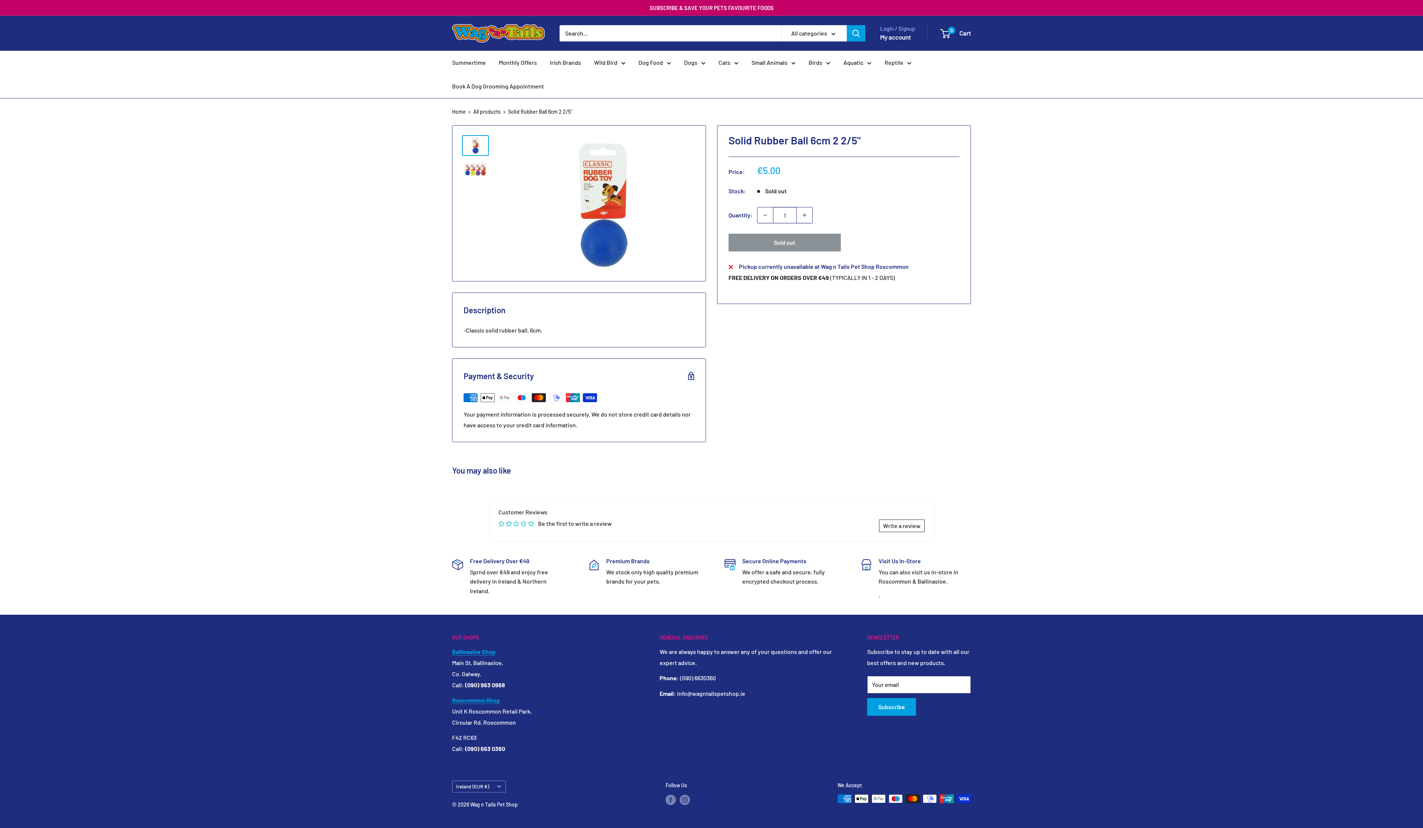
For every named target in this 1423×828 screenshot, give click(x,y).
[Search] (856, 33)
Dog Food (650, 62)
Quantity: (741, 214)
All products (487, 111)
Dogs (690, 62)
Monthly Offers (518, 62)
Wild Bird (605, 62)
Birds (815, 62)
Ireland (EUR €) (472, 786)
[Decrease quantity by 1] (765, 215)
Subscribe (891, 706)
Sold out (784, 242)
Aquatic (853, 62)
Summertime (469, 62)
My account (895, 37)
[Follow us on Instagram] (685, 799)
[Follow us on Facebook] (671, 799)
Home (459, 111)
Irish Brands (565, 62)
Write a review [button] (902, 525)
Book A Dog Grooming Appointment (498, 86)
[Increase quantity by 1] (804, 215)
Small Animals (769, 62)
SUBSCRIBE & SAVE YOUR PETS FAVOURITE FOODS (712, 7)
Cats (724, 62)
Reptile (894, 62)
